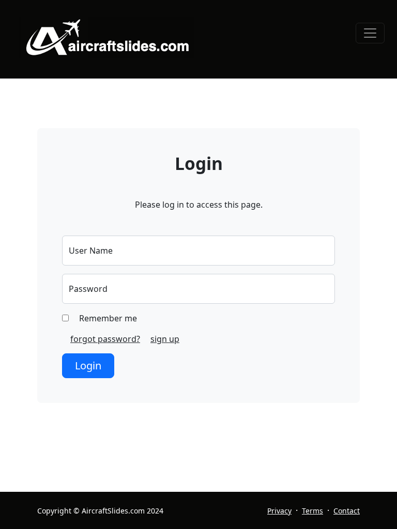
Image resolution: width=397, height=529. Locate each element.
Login (88, 365)
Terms (312, 511)
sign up (164, 339)
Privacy (279, 511)
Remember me (107, 318)
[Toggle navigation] (370, 33)
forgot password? (105, 339)
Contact (346, 511)
